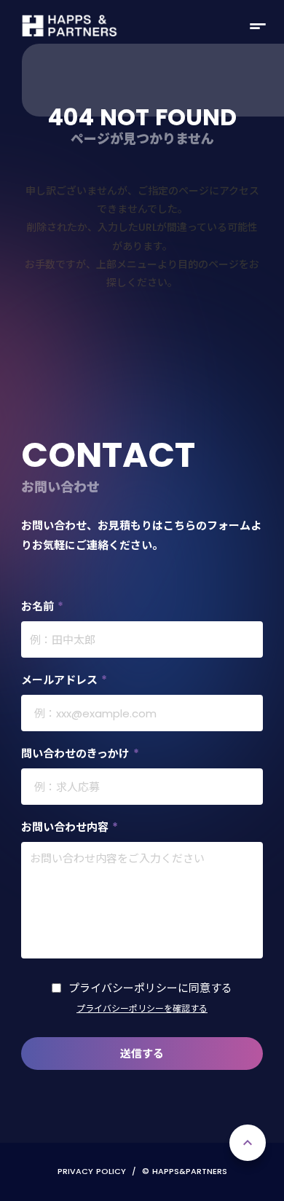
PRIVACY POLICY (92, 1171)
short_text (257, 26)
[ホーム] (70, 25)
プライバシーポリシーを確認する (142, 1009)
